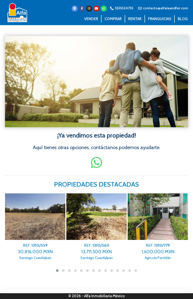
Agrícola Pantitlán (157, 251)
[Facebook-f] (82, 9)
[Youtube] (96, 9)
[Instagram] (89, 9)
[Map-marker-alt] (75, 9)
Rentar (134, 19)
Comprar (113, 19)
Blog (182, 19)
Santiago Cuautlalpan (35, 251)
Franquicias (159, 19)
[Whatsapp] (104, 9)
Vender (91, 19)
